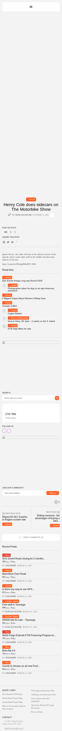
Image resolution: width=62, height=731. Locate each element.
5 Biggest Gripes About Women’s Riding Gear (24, 298)
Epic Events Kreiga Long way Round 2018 (22, 280)
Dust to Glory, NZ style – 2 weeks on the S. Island (31, 321)
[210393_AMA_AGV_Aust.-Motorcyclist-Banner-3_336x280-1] (31, 365)
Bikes (7, 647)
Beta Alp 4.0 (8, 650)
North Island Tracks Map (12, 698)
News (7, 555)
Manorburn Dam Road (14, 574)
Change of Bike (9, 306)
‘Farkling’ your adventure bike (43, 694)
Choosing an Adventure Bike (43, 690)
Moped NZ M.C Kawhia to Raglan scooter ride (14, 518)
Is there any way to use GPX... (18, 589)
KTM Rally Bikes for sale (19, 329)
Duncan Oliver (23, 215)
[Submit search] (57, 398)
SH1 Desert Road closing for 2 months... (23, 558)
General (32, 199)
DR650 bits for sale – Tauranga (18, 620)
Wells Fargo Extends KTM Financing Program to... (29, 635)
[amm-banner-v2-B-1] (31, 460)
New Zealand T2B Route (12, 694)
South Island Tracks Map (12, 702)
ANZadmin (10, 565)
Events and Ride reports (19, 318)
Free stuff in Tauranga (13, 604)
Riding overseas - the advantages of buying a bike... (47, 518)
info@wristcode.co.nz (14, 728)
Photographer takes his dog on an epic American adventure (31, 289)
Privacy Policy (37, 712)
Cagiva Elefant (15, 313)
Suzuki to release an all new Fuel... (21, 666)
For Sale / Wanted (11, 601)
